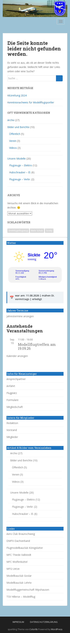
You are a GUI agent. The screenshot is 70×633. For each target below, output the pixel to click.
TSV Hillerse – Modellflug (20, 596)
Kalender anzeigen (17, 356)
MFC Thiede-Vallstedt (18, 554)
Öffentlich (14, 134)
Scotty (49, 230)
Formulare (12, 400)
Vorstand (11, 430)
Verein (12, 141)
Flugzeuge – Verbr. (20, 179)
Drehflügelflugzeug (18, 230)
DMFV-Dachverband (18, 541)
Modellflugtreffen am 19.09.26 (37, 346)
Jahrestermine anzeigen (20, 316)
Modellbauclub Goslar (19, 575)
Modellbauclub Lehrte (19, 582)
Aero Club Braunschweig (20, 534)
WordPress (56, 629)
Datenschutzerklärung (44, 622)
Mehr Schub (37, 230)
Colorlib (33, 629)
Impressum (18, 622)
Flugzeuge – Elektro (20, 165)
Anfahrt (10, 386)
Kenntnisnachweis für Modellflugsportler (30, 102)
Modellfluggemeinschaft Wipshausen (27, 589)
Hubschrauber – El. (20, 172)
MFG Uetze (13, 568)
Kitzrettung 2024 (17, 95)
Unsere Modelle (16, 158)
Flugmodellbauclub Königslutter (24, 547)
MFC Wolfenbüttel (16, 561)
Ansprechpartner (16, 379)
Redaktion (12, 423)
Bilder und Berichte (18, 127)
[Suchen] (59, 78)
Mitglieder (12, 437)
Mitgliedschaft (14, 407)
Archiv (10, 120)
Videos (13, 147)
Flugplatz (11, 393)
